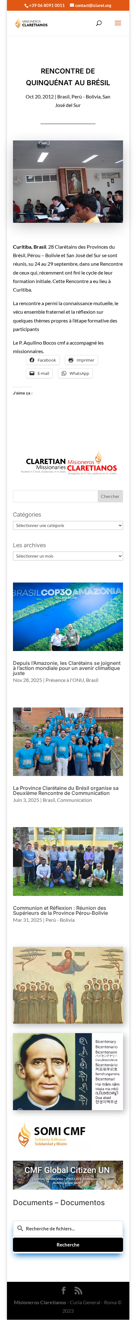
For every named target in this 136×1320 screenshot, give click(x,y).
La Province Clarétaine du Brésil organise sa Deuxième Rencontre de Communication (66, 790)
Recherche (68, 1244)
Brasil (63, 96)
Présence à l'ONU (65, 680)
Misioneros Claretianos (40, 1302)
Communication (74, 800)
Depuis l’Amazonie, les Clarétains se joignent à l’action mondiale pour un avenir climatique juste (67, 668)
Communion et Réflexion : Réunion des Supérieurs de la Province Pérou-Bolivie (60, 910)
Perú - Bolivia (86, 96)
